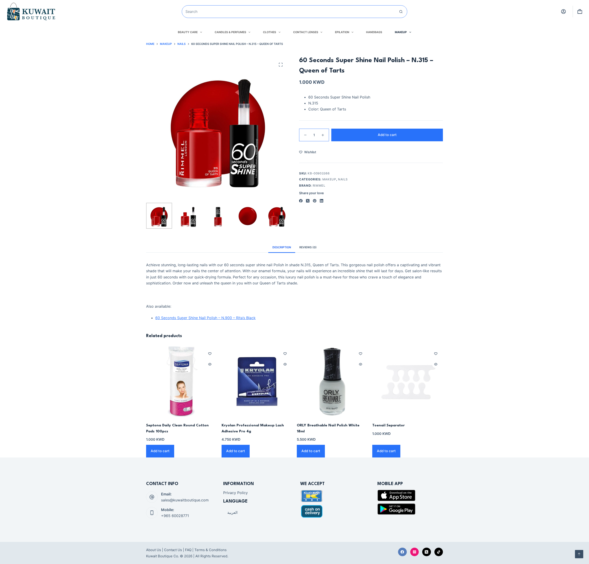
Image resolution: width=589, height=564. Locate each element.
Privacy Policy (235, 492)
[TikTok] (438, 552)
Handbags (374, 32)
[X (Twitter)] (307, 200)
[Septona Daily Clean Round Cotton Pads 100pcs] (181, 381)
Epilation (342, 32)
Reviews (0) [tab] (308, 247)
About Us (153, 550)
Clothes (269, 32)
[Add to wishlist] (210, 353)
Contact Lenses (305, 32)
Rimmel (319, 185)
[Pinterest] (314, 200)
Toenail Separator (388, 425)
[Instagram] (414, 552)
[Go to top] (579, 554)
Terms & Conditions (210, 550)
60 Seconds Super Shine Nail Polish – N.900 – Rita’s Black (205, 317)
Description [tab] (281, 247)
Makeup (401, 32)
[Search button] (401, 12)
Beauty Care (188, 32)
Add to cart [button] (160, 451)
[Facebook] (301, 200)
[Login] (563, 11)
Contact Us (173, 550)
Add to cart (387, 135)
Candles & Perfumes (230, 32)
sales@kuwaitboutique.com (185, 500)
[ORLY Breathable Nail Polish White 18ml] (332, 381)
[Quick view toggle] (210, 364)
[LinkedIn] (321, 200)
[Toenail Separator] (407, 381)
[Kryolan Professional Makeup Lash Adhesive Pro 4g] (257, 381)
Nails (342, 179)
